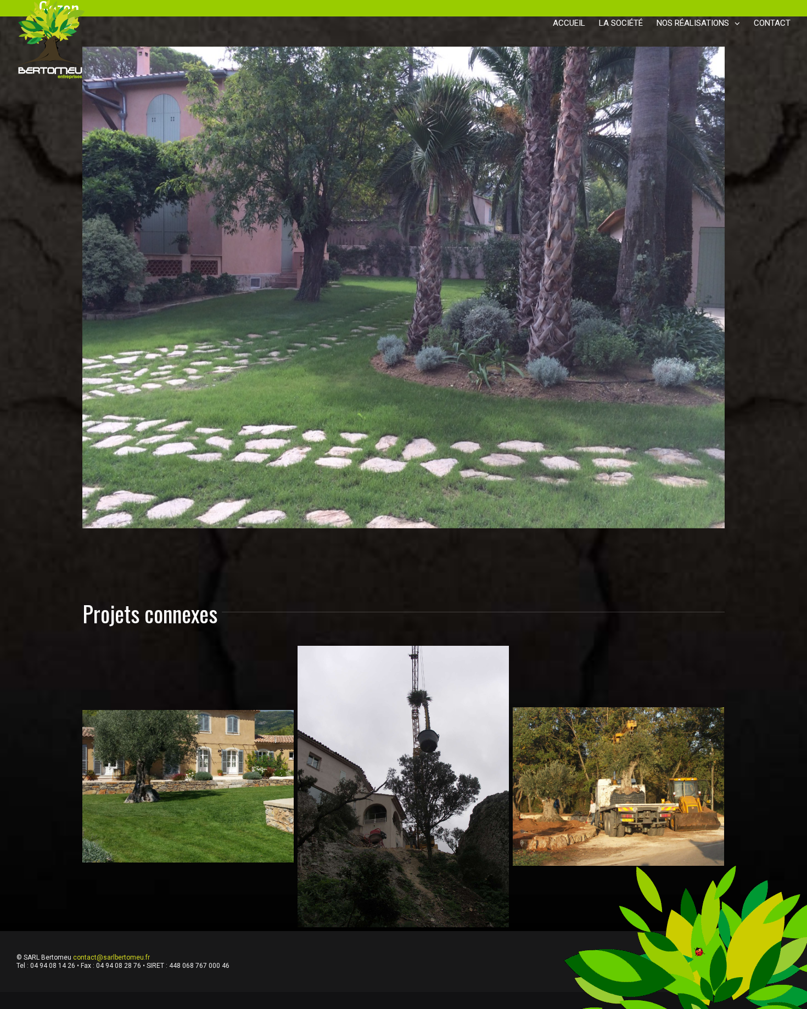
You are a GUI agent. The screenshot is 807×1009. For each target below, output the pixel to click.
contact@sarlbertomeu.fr (111, 850)
